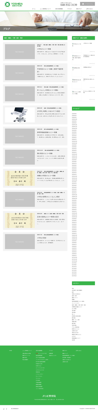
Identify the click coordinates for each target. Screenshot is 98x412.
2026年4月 (74, 115)
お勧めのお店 (74, 330)
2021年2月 (74, 191)
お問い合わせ (89, 8)
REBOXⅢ (38, 372)
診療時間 (51, 353)
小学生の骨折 (41, 238)
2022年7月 (74, 163)
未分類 (73, 340)
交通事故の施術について (77, 306)
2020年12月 (74, 194)
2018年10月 (74, 239)
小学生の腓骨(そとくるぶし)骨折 (48, 197)
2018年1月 (74, 255)
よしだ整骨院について (45, 8)
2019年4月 (74, 227)
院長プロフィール (26, 355)
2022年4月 (74, 169)
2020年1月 (74, 211)
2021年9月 (74, 181)
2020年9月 (74, 200)
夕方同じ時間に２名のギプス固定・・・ (51, 111)
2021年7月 (74, 183)
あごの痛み (74, 308)
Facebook (6, 409)
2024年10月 (74, 128)
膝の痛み (62, 44)
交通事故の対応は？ (87, 67)
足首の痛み (74, 325)
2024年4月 (74, 135)
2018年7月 (74, 244)
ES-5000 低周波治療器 (40, 361)
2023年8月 (74, 146)
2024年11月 (74, 126)
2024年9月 (74, 130)
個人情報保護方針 (15, 408)
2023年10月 (74, 143)
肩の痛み (74, 312)
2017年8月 (74, 264)
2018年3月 (74, 251)
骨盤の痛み (74, 321)
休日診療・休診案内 (66, 357)
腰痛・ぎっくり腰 (75, 319)
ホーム (33, 8)
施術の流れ (25, 357)
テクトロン (38, 378)
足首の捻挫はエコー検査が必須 (48, 217)
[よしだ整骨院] (14, 4)
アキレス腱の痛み (54, 172)
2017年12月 (74, 257)
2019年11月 (74, 215)
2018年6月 (74, 246)
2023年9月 (74, 145)
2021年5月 (74, 185)
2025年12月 (74, 119)
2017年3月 (74, 274)
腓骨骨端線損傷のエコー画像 (47, 132)
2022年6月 (74, 165)
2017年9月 (74, 262)
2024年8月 (74, 132)
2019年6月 (74, 224)
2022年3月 (74, 170)
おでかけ (74, 336)
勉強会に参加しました (76, 334)
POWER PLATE (39, 363)
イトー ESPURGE (39, 388)
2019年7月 (74, 222)
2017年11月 (74, 259)
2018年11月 (74, 237)
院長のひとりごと (75, 328)
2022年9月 (74, 159)
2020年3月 (74, 207)
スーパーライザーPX (40, 367)
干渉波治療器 (38, 382)
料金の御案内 (25, 359)
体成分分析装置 (39, 386)
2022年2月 (74, 172)
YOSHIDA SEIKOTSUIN (90, 408)
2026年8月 (74, 113)
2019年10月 (74, 216)
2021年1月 (74, 192)
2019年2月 (74, 231)
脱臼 (45, 129)
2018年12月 (74, 235)
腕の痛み (74, 317)
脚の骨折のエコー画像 (44, 153)
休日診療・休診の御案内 (77, 290)
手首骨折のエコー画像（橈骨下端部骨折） (50, 70)
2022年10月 (74, 157)
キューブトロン (39, 376)
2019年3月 (74, 229)
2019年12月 (74, 213)
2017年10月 (74, 261)
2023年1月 (74, 152)
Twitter (4, 409)
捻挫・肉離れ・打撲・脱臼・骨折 (53, 44)
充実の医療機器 (59, 8)
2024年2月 (74, 137)
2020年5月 (74, 204)
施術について (47, 213)
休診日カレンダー (53, 355)
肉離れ (61, 171)
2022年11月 (74, 156)
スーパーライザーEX (41, 353)
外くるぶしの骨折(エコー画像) (47, 90)
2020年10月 (74, 198)
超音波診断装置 (39, 355)
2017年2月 (74, 275)
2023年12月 (74, 141)
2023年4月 (74, 148)
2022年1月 (74, 174)
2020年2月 (74, 209)
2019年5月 (74, 226)
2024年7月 (74, 134)
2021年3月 (74, 189)
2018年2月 (74, 253)
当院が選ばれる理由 (27, 353)
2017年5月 (74, 270)
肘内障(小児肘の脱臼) (76, 316)
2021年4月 (74, 187)
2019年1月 (74, 233)
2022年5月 (74, 167)
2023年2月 (74, 150)
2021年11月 (74, 178)
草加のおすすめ (75, 332)
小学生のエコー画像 (44, 49)
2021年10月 (74, 180)
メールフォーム (89, 3)
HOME (10, 350)
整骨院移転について (76, 338)
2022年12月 (74, 154)
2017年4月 (74, 272)
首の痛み (74, 310)
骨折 (44, 44)
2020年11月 (74, 196)
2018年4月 (74, 250)
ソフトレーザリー (39, 374)
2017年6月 (74, 268)
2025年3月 (74, 122)
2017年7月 (74, 266)
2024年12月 (74, 124)
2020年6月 (74, 202)
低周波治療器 (38, 384)
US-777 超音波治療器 (40, 357)
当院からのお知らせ (76, 293)
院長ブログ (79, 8)
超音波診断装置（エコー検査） (52, 65)
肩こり (73, 314)
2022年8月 (74, 161)
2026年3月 (74, 117)
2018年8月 (74, 242)
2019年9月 (74, 218)
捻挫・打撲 (48, 87)
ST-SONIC (38, 380)
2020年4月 (74, 205)
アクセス (69, 8)
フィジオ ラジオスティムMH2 (42, 359)
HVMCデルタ (38, 365)
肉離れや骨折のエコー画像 (46, 175)
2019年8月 (74, 220)
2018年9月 (74, 240)
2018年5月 (74, 248)
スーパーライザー (75, 303)
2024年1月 (74, 139)
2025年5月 (74, 121)
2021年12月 (74, 176)
